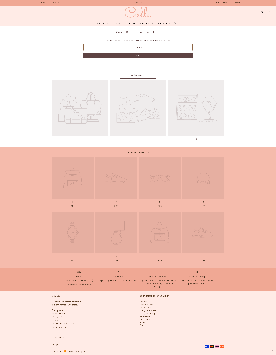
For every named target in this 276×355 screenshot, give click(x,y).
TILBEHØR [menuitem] (130, 23)
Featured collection (138, 152)
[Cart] (269, 12)
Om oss (143, 301)
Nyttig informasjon (148, 313)
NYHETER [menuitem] (107, 23)
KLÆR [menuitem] (118, 23)
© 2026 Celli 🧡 (59, 351)
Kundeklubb (145, 307)
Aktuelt (143, 322)
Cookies (143, 325)
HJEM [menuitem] (97, 23)
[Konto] (266, 12)
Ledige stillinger (147, 304)
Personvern (145, 319)
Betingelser (145, 316)
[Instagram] (57, 345)
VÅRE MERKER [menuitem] (146, 23)
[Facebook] (53, 345)
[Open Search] (262, 12)
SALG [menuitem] (177, 23)
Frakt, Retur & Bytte (149, 310)
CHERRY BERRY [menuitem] (164, 23)
